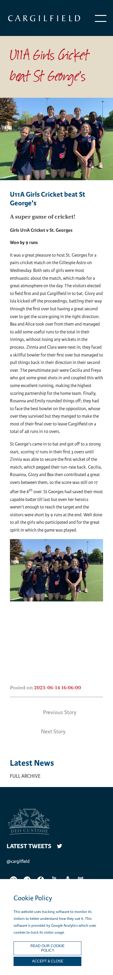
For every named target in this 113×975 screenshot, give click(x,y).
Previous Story (60, 712)
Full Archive (25, 776)
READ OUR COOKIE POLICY (47, 948)
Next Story (53, 731)
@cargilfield (18, 861)
